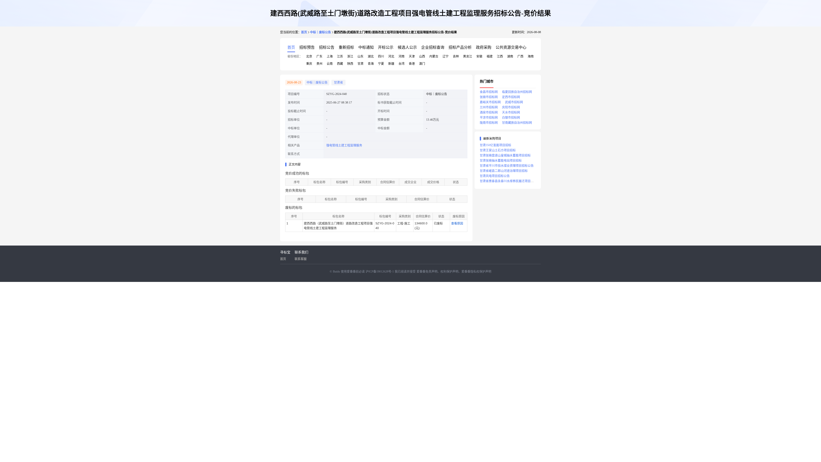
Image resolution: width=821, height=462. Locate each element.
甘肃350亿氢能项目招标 (495, 145)
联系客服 (301, 259)
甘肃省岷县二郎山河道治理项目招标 (504, 170)
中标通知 (366, 47)
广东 (319, 56)
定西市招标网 (511, 97)
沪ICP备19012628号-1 (380, 271)
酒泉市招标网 (489, 112)
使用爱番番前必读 (353, 271)
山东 (360, 56)
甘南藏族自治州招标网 (517, 122)
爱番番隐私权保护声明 (476, 271)
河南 (402, 56)
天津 (412, 56)
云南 (330, 63)
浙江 (350, 56)
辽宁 (446, 56)
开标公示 (385, 47)
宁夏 (381, 63)
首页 (304, 32)
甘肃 (360, 63)
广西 (520, 56)
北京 (309, 56)
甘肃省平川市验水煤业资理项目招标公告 (507, 165)
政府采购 (483, 47)
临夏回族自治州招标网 (517, 91)
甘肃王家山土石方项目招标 (498, 150)
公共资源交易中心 (511, 47)
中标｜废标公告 (320, 32)
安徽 (479, 56)
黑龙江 (467, 56)
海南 (531, 56)
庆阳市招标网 (511, 107)
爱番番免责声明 (426, 271)
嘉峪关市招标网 (490, 102)
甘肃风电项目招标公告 (495, 176)
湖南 (510, 56)
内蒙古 (433, 56)
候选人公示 (407, 47)
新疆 (391, 63)
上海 (330, 56)
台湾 (402, 63)
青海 (371, 63)
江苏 (340, 56)
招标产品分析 (460, 47)
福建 (490, 56)
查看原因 (457, 223)
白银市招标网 (511, 117)
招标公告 (326, 47)
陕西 (350, 63)
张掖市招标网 (489, 97)
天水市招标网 (511, 112)
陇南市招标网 (489, 122)
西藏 (340, 63)
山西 (422, 56)
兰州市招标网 (489, 107)
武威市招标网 (514, 102)
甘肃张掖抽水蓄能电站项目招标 (501, 160)
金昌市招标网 (489, 91)
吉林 (456, 56)
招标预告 (307, 47)
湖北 (371, 56)
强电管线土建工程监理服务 (344, 145)
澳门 (422, 63)
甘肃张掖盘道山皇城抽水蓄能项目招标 (505, 155)
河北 (391, 56)
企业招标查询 (432, 47)
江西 (500, 56)
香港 (412, 63)
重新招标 (346, 47)
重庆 (309, 63)
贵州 (319, 63)
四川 (381, 56)
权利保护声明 (449, 271)
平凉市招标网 (489, 117)
